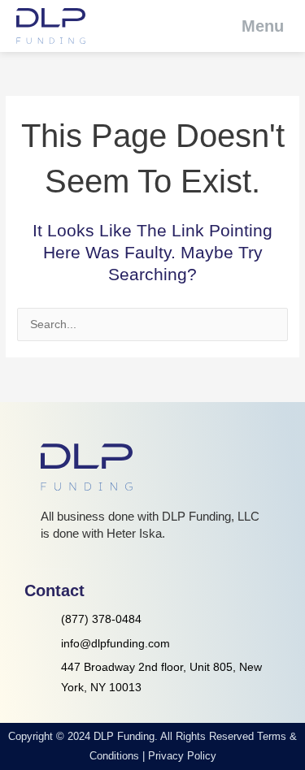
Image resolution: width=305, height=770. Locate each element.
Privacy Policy (182, 756)
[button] (252, 26)
